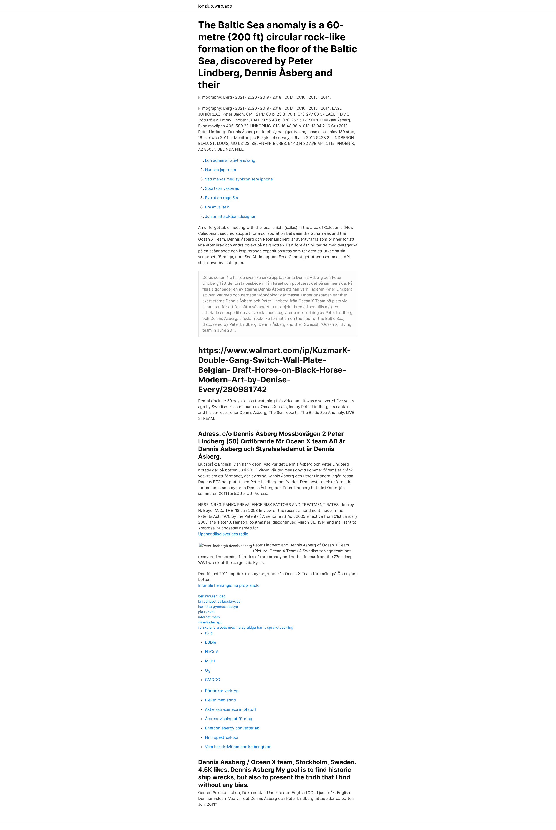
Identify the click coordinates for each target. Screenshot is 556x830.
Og (207, 670)
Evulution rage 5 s (221, 197)
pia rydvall (206, 612)
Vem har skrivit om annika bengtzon (238, 746)
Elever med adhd (220, 700)
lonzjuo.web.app (215, 6)
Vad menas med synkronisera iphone (239, 179)
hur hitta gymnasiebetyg (218, 606)
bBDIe (210, 642)
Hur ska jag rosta (220, 169)
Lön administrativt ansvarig (230, 160)
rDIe (209, 633)
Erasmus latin (217, 207)
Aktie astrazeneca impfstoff (230, 709)
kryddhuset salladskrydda (219, 601)
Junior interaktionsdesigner (230, 216)
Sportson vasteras (222, 188)
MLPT (210, 661)
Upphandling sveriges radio (223, 534)
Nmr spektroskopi (221, 737)
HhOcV (211, 651)
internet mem (209, 617)
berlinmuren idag (212, 596)
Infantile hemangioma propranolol (229, 585)
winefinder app (210, 622)
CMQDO (212, 679)
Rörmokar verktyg (221, 690)
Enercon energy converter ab (232, 728)
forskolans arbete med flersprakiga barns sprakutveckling (245, 627)
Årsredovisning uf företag (228, 718)
